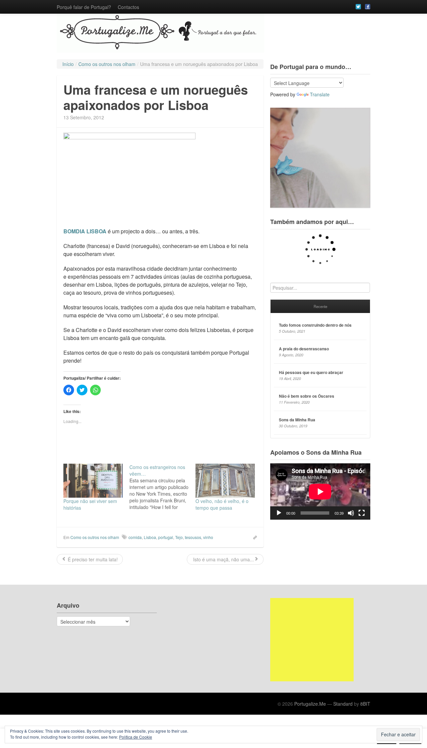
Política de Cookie (135, 737)
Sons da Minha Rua (297, 420)
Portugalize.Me (310, 703)
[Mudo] (351, 513)
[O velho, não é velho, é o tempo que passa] (225, 481)
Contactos (128, 7)
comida (135, 537)
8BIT (365, 703)
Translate (320, 94)
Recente (320, 306)
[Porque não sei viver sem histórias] (93, 481)
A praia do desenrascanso (304, 349)
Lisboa (150, 537)
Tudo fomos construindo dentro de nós (315, 325)
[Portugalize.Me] (213, 33)
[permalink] (253, 537)
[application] (320, 491)
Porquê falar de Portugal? (84, 7)
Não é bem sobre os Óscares (306, 396)
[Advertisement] (312, 639)
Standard (343, 703)
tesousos (193, 537)
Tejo (179, 537)
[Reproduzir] (279, 513)
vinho (208, 537)
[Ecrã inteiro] (361, 513)
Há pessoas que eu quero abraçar (311, 372)
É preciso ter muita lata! (92, 559)
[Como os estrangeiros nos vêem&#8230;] (162, 487)
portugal (165, 537)
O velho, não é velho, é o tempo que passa (222, 504)
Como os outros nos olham (94, 537)
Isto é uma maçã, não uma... (223, 559)
